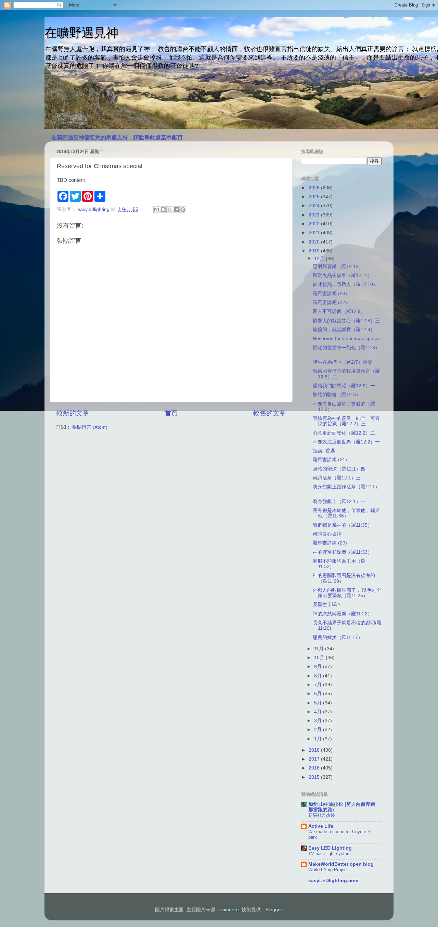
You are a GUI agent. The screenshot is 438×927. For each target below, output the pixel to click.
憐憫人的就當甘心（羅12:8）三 (346, 320)
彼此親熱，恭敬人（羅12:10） (345, 284)
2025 (315, 196)
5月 (318, 702)
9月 (318, 666)
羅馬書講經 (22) (330, 302)
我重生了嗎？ (327, 604)
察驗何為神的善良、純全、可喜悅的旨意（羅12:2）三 (346, 421)
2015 (315, 777)
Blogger (274, 909)
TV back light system (329, 853)
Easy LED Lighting (330, 848)
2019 (315, 250)
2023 (315, 214)
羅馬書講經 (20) (330, 543)
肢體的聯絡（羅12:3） (337, 394)
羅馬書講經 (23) (330, 293)
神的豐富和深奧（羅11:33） (342, 552)
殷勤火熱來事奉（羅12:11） (342, 275)
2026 (315, 187)
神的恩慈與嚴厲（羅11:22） (342, 613)
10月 (320, 657)
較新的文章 (72, 413)
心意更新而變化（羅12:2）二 (344, 433)
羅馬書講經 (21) (330, 459)
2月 (318, 729)
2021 (315, 232)
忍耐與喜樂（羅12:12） (338, 266)
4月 (318, 711)
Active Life (320, 826)
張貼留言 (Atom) (89, 427)
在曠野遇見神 (81, 33)
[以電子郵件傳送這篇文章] (156, 209)
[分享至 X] (169, 209)
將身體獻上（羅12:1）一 (339, 501)
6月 (318, 693)
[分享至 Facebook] (176, 209)
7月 (318, 684)
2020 (315, 242)
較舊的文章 (269, 413)
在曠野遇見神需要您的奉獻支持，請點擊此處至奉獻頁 (117, 137)
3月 (318, 720)
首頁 (171, 413)
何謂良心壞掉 (327, 534)
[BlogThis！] (163, 209)
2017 (315, 759)
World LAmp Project (328, 869)
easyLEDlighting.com (333, 880)
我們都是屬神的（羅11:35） (342, 525)
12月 (320, 258)
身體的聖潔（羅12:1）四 (339, 469)
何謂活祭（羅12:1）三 (337, 477)
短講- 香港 (324, 450)
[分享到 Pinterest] (182, 209)
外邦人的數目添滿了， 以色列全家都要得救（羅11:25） (347, 593)
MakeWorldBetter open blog (341, 864)
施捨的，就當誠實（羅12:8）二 (346, 329)
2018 (315, 750)
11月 (319, 648)
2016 (315, 768)
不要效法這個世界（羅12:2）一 (346, 441)
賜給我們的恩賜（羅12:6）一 (344, 385)
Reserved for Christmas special (347, 338)
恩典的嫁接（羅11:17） (338, 637)
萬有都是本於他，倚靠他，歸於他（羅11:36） (346, 513)
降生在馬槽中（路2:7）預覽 (342, 362)
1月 (318, 738)
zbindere (229, 909)
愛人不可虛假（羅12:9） (339, 311)
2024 (315, 205)
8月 (318, 675)
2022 (315, 223)
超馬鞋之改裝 (321, 815)
